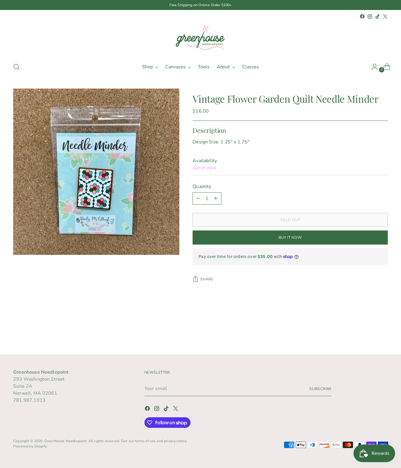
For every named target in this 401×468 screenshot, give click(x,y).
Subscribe (320, 388)
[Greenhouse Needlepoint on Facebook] (362, 16)
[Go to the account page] (372, 67)
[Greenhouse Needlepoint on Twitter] (385, 16)
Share (206, 279)
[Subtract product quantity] (198, 198)
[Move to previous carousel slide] (369, 335)
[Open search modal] (16, 67)
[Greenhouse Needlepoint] (200, 39)
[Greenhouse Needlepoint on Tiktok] (377, 16)
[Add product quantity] (215, 198)
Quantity (202, 186)
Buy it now (290, 237)
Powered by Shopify (30, 446)
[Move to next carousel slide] (383, 334)
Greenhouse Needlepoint (65, 440)
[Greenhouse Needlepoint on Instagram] (370, 16)
